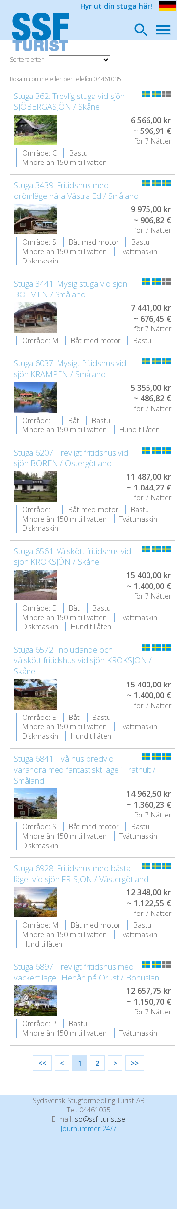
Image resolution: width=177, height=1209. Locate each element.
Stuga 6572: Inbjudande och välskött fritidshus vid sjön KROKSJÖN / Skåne (83, 660)
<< (42, 1063)
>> (135, 1063)
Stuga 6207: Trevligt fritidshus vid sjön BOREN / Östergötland (71, 458)
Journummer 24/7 (89, 1128)
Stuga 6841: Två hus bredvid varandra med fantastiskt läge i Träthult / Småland (85, 769)
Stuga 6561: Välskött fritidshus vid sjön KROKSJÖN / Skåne (72, 556)
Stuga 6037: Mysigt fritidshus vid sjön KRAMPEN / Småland (70, 369)
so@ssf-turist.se (100, 1119)
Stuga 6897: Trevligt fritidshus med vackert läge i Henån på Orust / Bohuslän (86, 972)
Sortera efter (27, 59)
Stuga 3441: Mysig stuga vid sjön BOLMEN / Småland (70, 289)
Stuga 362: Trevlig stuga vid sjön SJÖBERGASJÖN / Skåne (69, 101)
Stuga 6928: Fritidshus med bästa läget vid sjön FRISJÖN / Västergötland (81, 873)
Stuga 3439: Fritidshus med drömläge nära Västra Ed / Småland (76, 190)
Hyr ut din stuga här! (116, 6)
